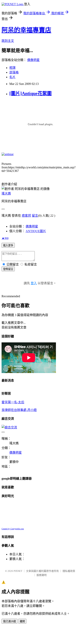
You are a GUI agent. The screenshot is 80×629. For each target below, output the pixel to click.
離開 (22, 621)
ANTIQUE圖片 (36, 231)
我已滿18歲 (9, 621)
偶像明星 (33, 60)
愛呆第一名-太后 (13, 402)
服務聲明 (42, 575)
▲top (5, 238)
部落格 (14, 72)
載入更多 (8, 245)
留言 (35, 215)
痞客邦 (26, 215)
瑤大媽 (6, 193)
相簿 (12, 67)
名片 (12, 77)
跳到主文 (8, 40)
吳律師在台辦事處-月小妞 (19, 410)
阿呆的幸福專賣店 (26, 30)
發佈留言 (8, 269)
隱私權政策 (69, 571)
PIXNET (18, 571)
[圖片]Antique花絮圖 (30, 93)
